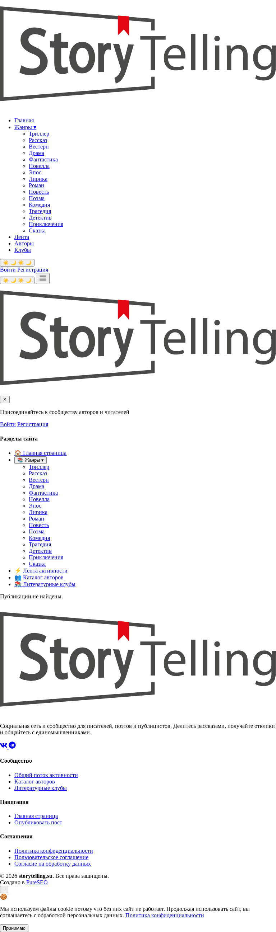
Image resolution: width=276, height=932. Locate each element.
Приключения (46, 224)
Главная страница (40, 453)
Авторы (24, 243)
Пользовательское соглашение (51, 857)
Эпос (35, 172)
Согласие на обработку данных (52, 864)
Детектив (40, 218)
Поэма (37, 198)
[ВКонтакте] (4, 747)
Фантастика (43, 159)
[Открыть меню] (43, 278)
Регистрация (32, 270)
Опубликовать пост (38, 822)
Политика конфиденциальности (53, 851)
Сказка (37, 230)
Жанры (25, 127)
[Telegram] (12, 747)
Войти (8, 270)
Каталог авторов (39, 577)
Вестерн (39, 146)
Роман (36, 185)
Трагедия (40, 211)
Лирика (38, 179)
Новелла (39, 166)
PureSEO (37, 882)
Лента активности (41, 571)
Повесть (39, 192)
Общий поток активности (46, 775)
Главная (24, 120)
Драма (36, 153)
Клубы (22, 250)
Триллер (39, 134)
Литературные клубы (44, 584)
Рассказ (38, 140)
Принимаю (14, 928)
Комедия (39, 205)
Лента (21, 237)
